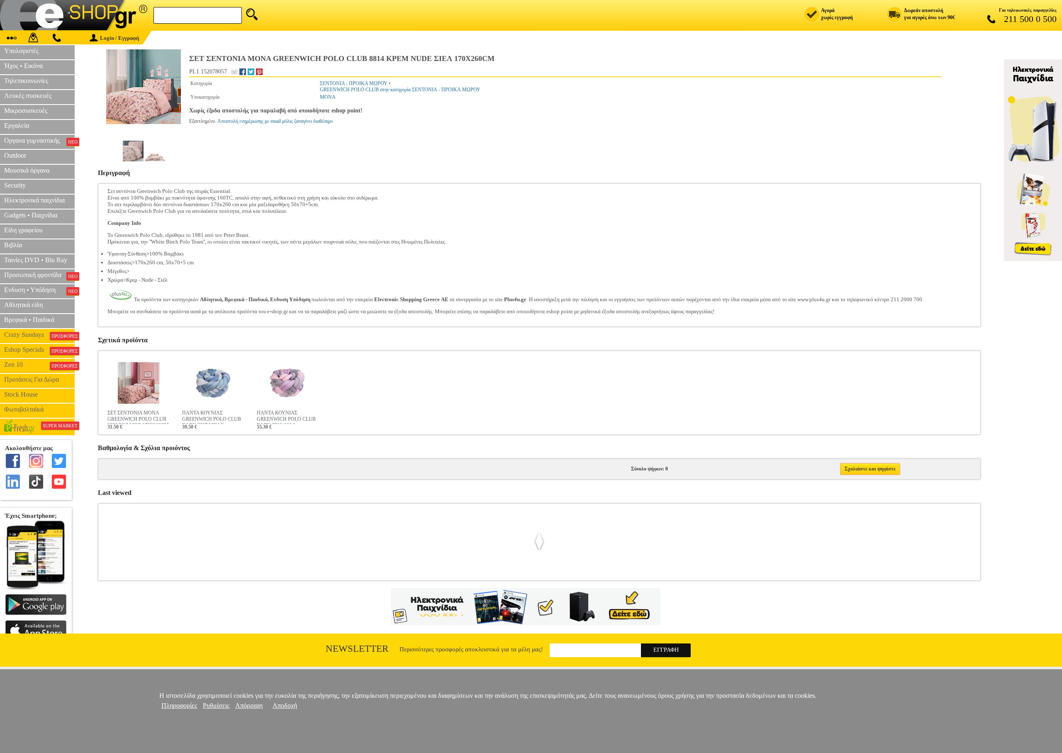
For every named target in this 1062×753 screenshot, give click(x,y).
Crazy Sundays (39, 335)
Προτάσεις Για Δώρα (31, 379)
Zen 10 (39, 364)
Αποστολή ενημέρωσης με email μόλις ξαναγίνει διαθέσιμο (275, 121)
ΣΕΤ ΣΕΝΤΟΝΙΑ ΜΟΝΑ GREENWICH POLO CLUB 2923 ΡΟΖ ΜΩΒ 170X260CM (138, 417)
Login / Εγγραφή (119, 38)
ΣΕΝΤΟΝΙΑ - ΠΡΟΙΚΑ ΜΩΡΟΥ (353, 83)
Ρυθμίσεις (216, 705)
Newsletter (357, 648)
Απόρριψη (249, 705)
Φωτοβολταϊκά (24, 409)
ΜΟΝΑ (328, 97)
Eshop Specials (39, 349)
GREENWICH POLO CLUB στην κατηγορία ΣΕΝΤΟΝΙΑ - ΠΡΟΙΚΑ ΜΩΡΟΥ (400, 90)
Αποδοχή (285, 705)
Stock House (21, 394)
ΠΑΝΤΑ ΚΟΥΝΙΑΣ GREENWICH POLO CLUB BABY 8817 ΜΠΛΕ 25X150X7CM (211, 417)
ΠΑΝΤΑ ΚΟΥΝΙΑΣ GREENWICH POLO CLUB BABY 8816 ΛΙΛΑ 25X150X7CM (286, 417)
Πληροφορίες (179, 705)
